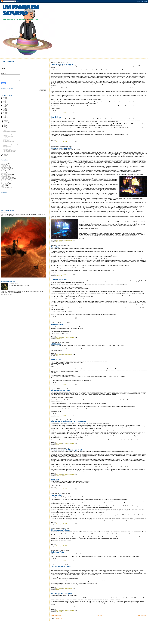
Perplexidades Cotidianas (61, 319)
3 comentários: (69, 415)
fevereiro (6, 152)
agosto (5, 123)
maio (5, 127)
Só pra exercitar (59, 113)
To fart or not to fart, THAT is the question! (66, 450)
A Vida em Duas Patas (6, 162)
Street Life (3, 185)
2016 (4, 109)
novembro (6, 120)
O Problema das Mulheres (60, 530)
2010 (4, 117)
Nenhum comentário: (70, 141)
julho (5, 125)
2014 (4, 112)
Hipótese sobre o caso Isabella (62, 64)
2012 (4, 114)
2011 (4, 116)
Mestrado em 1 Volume (6, 177)
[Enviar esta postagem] (76, 141)
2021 (4, 102)
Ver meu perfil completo (6, 294)
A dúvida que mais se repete (61, 593)
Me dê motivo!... (57, 359)
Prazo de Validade (57, 495)
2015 (4, 110)
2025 (4, 97)
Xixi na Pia (54, 247)
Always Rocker (58, 142)
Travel (57, 355)
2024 (4, 98)
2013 (4, 113)
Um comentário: (69, 240)
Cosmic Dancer (59, 338)
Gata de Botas (56, 117)
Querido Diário (4, 182)
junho (5, 126)
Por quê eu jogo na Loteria (60, 390)
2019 (4, 105)
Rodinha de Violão (57, 552)
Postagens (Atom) (59, 618)
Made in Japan (56, 344)
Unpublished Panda (5, 187)
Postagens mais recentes (57, 615)
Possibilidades (4, 179)
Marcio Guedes (14, 283)
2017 (4, 108)
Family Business (5, 169)
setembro (6, 122)
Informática (3, 173)
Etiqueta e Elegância (6, 168)
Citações (57, 489)
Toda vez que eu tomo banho (61, 566)
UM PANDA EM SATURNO (21, 11)
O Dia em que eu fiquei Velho (61, 148)
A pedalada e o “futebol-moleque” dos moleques (68, 421)
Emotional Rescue (5, 167)
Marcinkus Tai (4, 176)
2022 (4, 101)
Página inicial (99, 615)
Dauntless (4, 212)
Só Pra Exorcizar (5, 184)
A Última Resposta (57, 324)
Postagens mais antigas (141, 615)
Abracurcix (55, 480)
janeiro (5, 154)
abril (5, 129)
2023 (4, 99)
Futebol (57, 444)
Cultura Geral (4, 166)
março (5, 130)
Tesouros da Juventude (59, 279)
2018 (4, 106)
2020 (4, 104)
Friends (57, 385)
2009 (4, 155)
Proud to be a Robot (5, 180)
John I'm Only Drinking (6, 174)
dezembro (6, 118)
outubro (5, 121)
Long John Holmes (5, 175)
